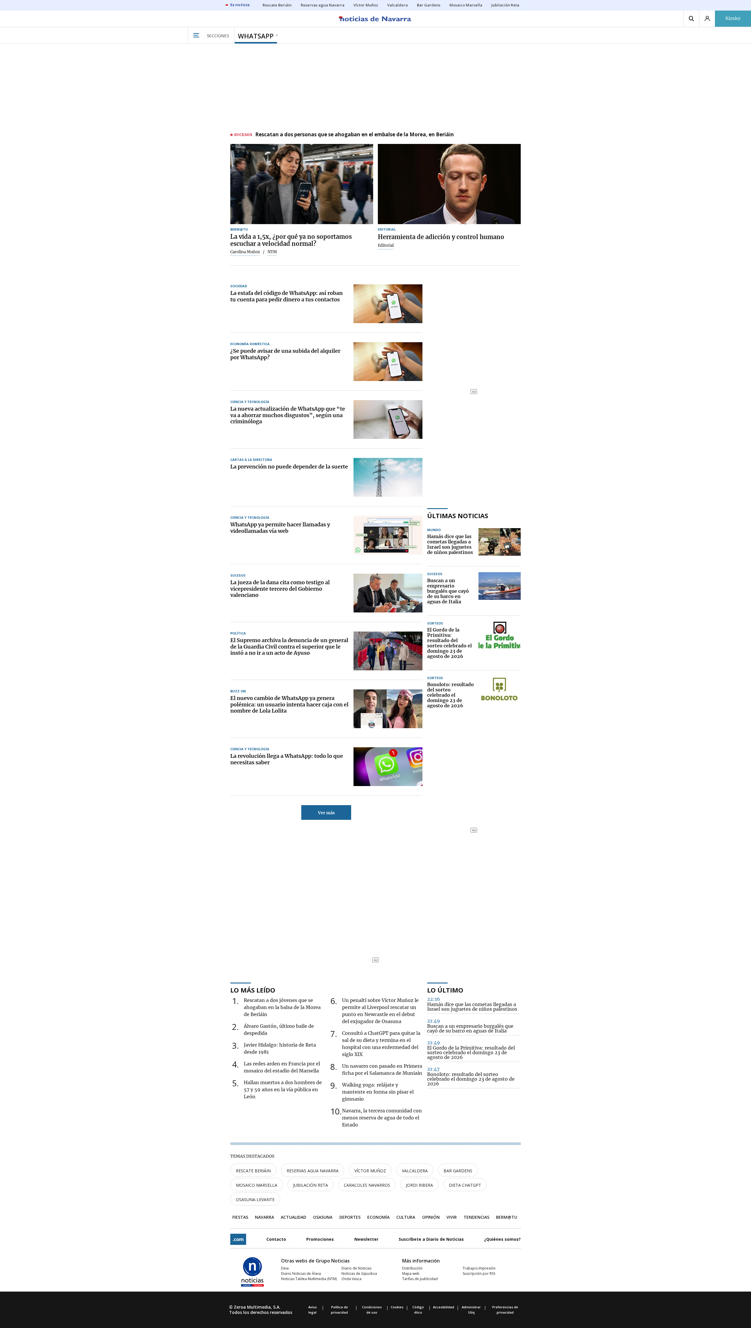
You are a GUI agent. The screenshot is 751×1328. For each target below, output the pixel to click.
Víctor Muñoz (370, 1170)
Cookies (397, 1307)
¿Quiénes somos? (502, 1239)
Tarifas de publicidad (420, 1278)
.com (238, 1239)
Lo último (445, 989)
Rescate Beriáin (253, 1170)
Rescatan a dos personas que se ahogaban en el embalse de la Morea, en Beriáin (354, 135)
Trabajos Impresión (479, 1268)
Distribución (412, 1268)
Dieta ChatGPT (465, 1185)
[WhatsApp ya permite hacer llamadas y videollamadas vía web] (387, 535)
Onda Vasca (351, 1278)
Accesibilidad (443, 1307)
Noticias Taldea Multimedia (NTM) (309, 1278)
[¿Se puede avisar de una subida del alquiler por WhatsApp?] (387, 361)
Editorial (386, 245)
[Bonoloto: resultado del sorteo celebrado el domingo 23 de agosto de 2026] (499, 695)
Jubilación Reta (310, 1185)
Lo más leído (252, 989)
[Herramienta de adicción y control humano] (449, 184)
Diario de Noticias (356, 1268)
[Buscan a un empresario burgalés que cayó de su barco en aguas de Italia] (499, 591)
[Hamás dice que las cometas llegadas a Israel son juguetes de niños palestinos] (499, 544)
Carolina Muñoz (245, 252)
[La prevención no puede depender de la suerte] (387, 477)
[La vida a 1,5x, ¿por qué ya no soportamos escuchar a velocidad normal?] (301, 184)
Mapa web (411, 1273)
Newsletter (366, 1239)
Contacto (276, 1239)
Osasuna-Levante (255, 1199)
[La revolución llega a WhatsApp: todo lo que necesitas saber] (387, 766)
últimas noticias (457, 515)
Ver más (326, 812)
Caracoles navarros (367, 1185)
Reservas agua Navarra (313, 1170)
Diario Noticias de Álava (301, 1273)
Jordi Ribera (419, 1185)
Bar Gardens (458, 1170)
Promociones (320, 1239)
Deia (285, 1268)
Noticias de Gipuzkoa (359, 1273)
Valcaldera (415, 1170)
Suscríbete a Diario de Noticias (431, 1239)
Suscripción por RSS (479, 1273)
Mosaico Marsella (256, 1185)
